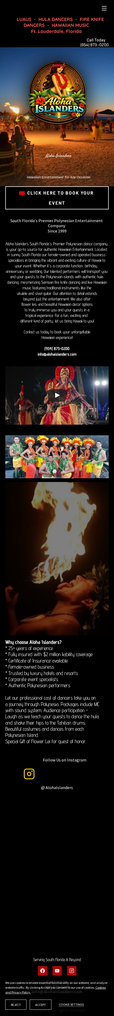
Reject (16, 1005)
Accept (40, 1005)
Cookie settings (71, 1004)
